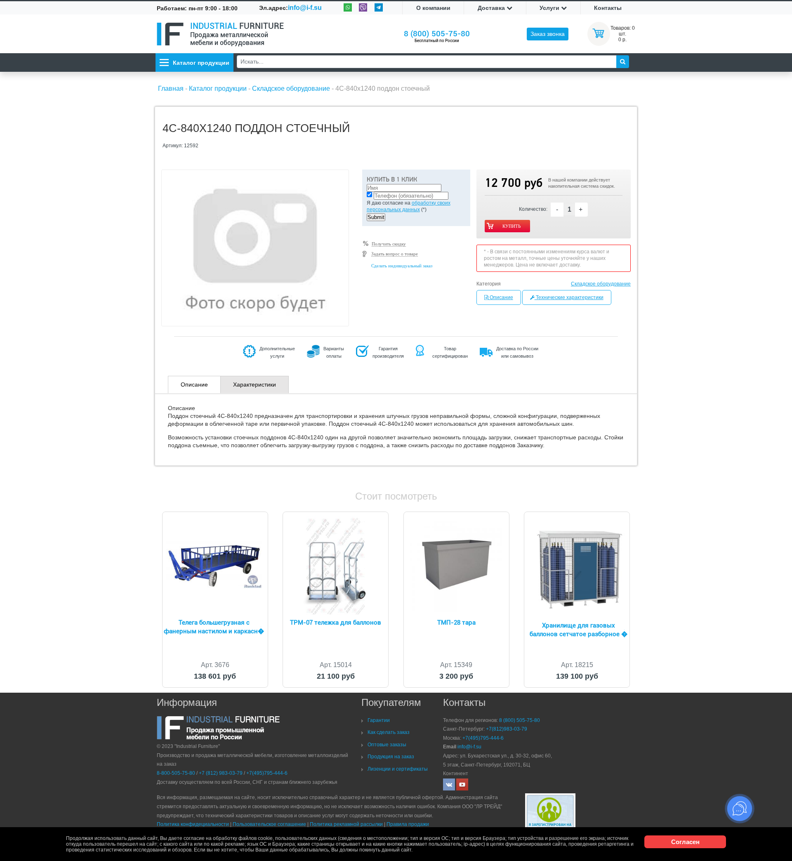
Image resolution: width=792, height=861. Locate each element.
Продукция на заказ (391, 757)
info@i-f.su (305, 7)
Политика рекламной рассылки (346, 824)
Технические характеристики (569, 297)
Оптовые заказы (387, 745)
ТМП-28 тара (456, 622)
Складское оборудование (601, 284)
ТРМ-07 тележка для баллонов (335, 622)
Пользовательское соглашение (269, 824)
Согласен (685, 841)
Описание (500, 297)
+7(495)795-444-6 (267, 773)
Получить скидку (389, 243)
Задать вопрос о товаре (394, 253)
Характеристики (254, 384)
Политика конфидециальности (193, 824)
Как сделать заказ (389, 732)
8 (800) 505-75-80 (437, 33)
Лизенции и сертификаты (398, 769)
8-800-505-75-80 (176, 773)
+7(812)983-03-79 (506, 729)
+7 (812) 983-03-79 (221, 773)
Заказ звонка (547, 34)
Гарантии (379, 720)
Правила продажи (408, 824)
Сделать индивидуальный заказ (401, 265)
